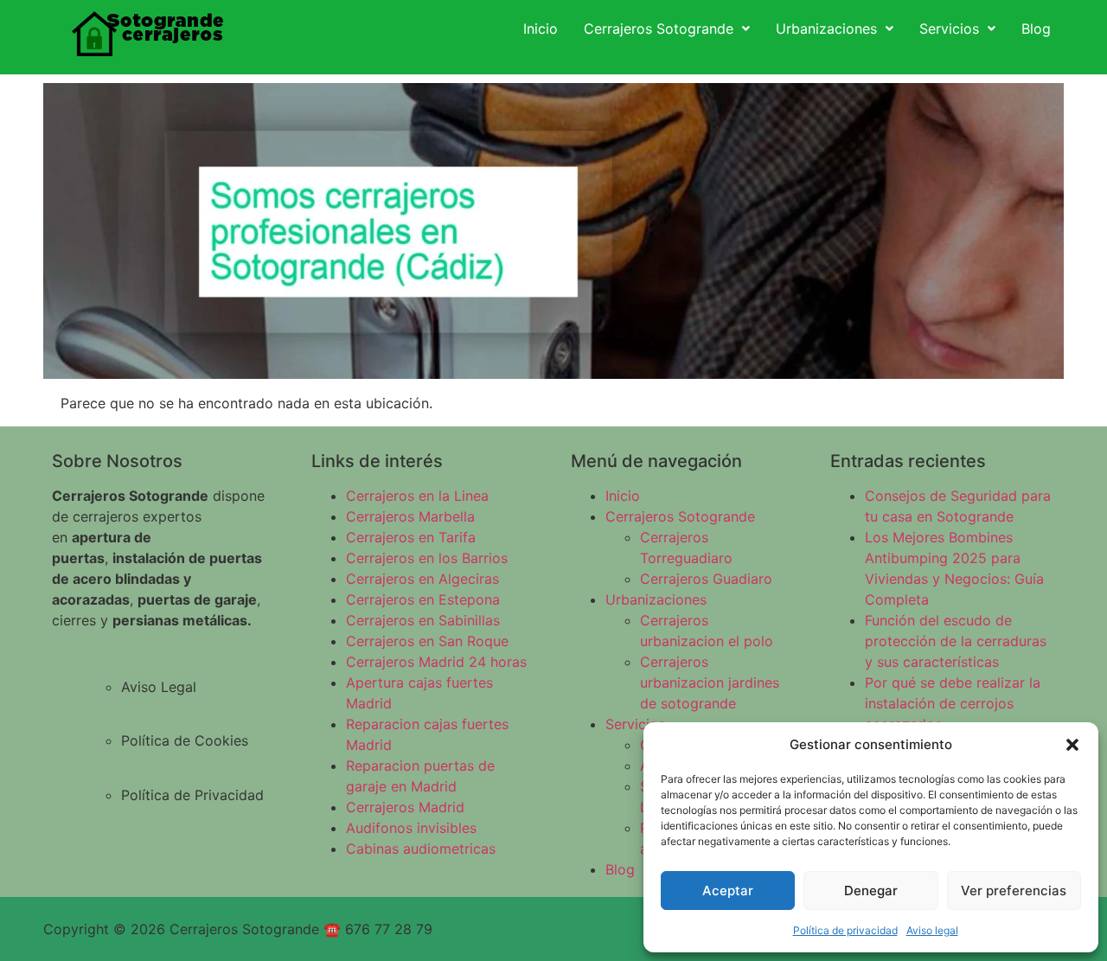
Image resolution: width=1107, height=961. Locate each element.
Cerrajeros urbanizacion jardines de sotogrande (709, 682)
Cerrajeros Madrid (405, 807)
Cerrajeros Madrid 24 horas (436, 661)
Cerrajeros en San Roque (427, 641)
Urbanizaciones (826, 28)
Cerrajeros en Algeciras (422, 578)
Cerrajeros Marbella (410, 516)
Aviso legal (932, 930)
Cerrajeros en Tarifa (411, 537)
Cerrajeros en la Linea (417, 495)
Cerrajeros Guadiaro (706, 578)
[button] (1072, 744)
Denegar (871, 890)
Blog (1036, 28)
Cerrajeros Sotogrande (658, 28)
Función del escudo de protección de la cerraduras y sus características (955, 641)
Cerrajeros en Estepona (423, 599)
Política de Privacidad (192, 795)
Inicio (540, 28)
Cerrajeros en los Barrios (427, 558)
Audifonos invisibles (411, 827)
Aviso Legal (158, 686)
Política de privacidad (845, 930)
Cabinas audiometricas (421, 848)
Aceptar (727, 890)
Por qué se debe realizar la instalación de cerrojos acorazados (952, 703)
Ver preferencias (1013, 890)
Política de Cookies (184, 740)
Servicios (949, 28)
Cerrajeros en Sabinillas (423, 620)
